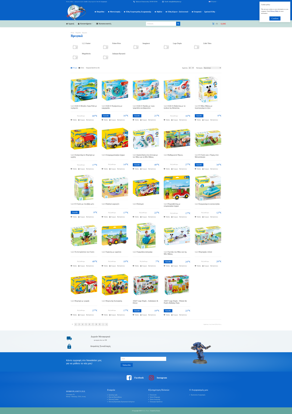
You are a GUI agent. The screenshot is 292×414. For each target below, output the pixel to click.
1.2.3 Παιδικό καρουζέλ (110, 204)
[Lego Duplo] (166, 47)
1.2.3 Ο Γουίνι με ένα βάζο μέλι (82, 204)
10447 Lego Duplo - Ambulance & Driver (145, 302)
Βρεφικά (84, 33)
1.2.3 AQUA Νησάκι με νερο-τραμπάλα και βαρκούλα (144, 107)
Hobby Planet (146, 410)
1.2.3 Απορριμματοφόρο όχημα (113, 155)
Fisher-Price (116, 43)
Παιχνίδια (78, 33)
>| (106, 324)
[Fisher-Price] (105, 47)
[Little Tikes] (196, 47)
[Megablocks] (75, 57)
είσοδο (85, 1)
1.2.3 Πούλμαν (138, 204)
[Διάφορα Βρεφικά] (105, 57)
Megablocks (86, 54)
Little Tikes (207, 43)
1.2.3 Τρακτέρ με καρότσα (111, 252)
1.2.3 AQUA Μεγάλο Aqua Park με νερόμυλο (84, 107)
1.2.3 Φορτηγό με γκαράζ (80, 301)
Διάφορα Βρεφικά (118, 54)
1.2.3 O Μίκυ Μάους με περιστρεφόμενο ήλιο (203, 107)
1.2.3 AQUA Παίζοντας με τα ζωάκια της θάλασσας (174, 107)
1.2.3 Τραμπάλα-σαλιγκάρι (142, 252)
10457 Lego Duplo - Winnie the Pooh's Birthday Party (175, 302)
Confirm (274, 18)
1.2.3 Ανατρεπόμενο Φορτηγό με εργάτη (83, 156)
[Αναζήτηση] (178, 24)
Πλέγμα (75, 68)
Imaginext (146, 43)
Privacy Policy (274, 11)
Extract (158, 410)
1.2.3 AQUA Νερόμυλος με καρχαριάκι (112, 107)
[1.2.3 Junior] (75, 47)
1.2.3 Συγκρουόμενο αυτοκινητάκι (207, 204)
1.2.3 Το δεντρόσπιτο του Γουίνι (82, 252)
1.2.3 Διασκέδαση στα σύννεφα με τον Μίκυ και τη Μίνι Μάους (145, 156)
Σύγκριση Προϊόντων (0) (92, 68)
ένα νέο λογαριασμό (101, 1)
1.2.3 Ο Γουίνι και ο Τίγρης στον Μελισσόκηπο (207, 156)
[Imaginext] (136, 47)
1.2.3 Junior (86, 43)
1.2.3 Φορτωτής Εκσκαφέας (112, 301)
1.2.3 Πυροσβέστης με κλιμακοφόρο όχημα (172, 205)
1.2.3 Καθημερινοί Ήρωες (173, 155)
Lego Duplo (177, 43)
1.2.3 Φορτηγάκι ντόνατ (203, 252)
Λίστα (82, 68)
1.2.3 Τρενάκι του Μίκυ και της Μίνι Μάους (175, 253)
